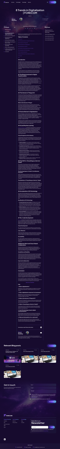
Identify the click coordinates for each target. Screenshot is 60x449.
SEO (37, 155)
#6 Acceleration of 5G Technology (9, 45)
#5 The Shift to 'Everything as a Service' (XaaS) (10, 42)
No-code (19, 219)
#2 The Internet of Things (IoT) (10, 35)
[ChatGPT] (28, 28)
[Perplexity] (25, 28)
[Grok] (32, 28)
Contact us (52, 2)
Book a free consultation (30, 282)
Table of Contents (8, 29)
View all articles (51, 345)
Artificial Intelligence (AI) (22, 127)
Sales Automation (7, 424)
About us (29, 2)
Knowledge (24, 2)
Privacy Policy (33, 397)
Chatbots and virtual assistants (34, 150)
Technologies (18, 2)
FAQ (19, 57)
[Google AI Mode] (30, 28)
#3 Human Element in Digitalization (8, 38)
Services (12, 2)
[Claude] (34, 28)
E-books (22, 422)
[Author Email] (41, 333)
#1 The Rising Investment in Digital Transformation (9, 33)
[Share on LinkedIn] (41, 327)
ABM (4, 425)
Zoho (5, 427)
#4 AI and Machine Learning (9, 40)
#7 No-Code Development (9, 47)
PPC (4, 422)
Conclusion (7, 51)
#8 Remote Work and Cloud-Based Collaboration (10, 49)
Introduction (7, 31)
